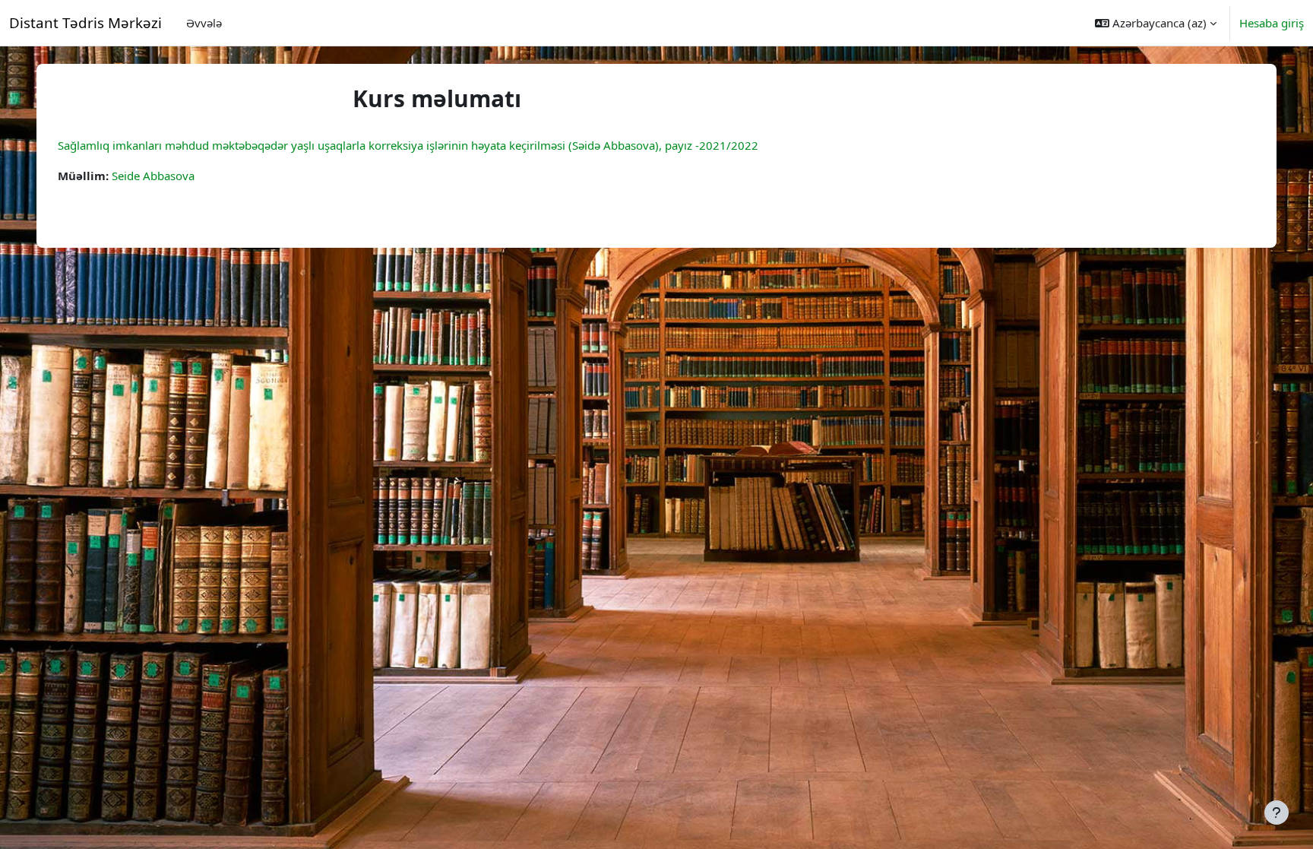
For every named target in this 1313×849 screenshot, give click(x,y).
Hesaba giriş (1271, 22)
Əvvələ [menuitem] (204, 22)
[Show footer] (1276, 812)
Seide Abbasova (153, 175)
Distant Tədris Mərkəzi (85, 22)
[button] (1155, 23)
